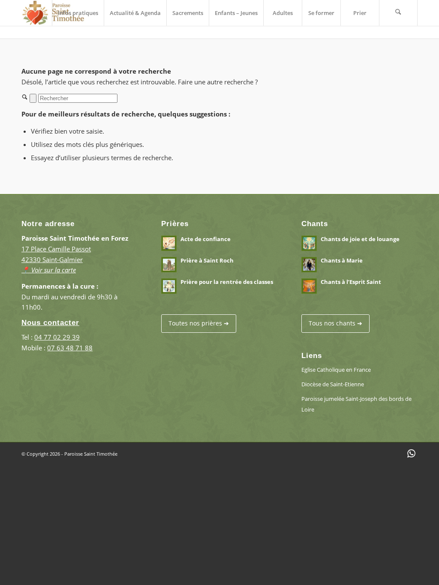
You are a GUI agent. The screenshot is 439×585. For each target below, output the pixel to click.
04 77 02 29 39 (57, 337)
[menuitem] (78, 13)
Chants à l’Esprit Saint (351, 282)
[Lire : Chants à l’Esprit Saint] (309, 286)
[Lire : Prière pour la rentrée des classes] (169, 286)
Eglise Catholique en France (336, 369)
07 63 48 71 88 (70, 347)
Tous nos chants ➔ (335, 323)
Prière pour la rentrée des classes (226, 282)
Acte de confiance (205, 239)
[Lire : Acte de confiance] (169, 243)
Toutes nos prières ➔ (198, 323)
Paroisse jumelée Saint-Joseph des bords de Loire (356, 404)
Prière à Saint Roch (207, 260)
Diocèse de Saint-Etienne (332, 384)
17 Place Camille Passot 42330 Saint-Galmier (56, 260)
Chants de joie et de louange (360, 239)
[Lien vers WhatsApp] (411, 453)
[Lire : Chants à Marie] (309, 264)
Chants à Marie (342, 260)
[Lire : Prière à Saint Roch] (169, 264)
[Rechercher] (398, 13)
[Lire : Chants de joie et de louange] (309, 243)
